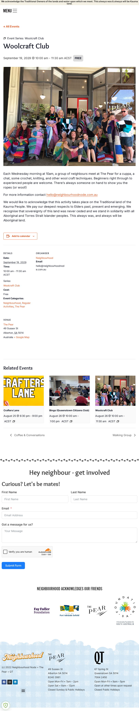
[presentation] (24, 391)
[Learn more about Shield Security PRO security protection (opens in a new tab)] (5, 705)
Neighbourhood (12, 302)
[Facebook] (4, 682)
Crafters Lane (11, 410)
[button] (23, 690)
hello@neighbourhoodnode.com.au (72, 194)
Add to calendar (21, 236)
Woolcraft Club (11, 285)
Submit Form (13, 565)
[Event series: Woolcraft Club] (118, 421)
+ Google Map (21, 337)
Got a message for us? (17, 524)
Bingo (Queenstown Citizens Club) (69, 410)
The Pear (20, 306)
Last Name (78, 492)
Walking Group (122, 435)
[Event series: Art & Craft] (14, 421)
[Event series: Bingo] (71, 421)
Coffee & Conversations (29, 435)
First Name (9, 492)
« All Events (11, 26)
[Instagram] (9, 682)
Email (5, 508)
